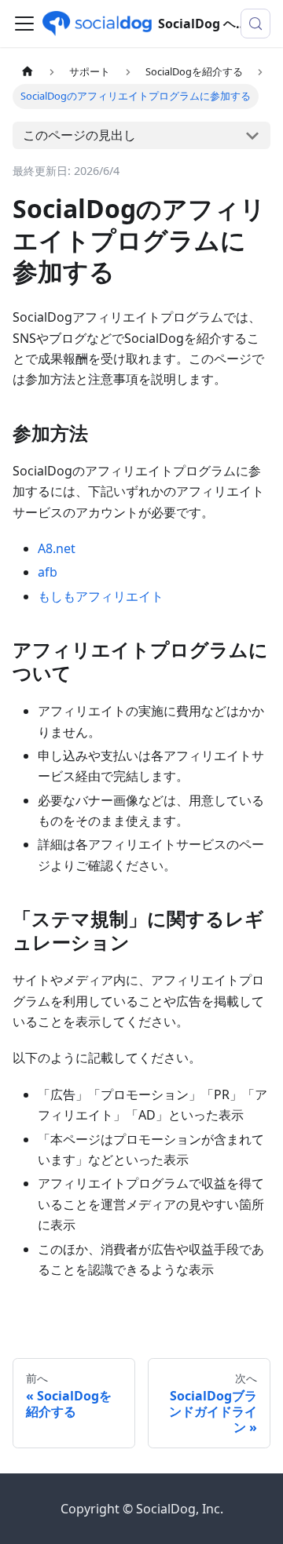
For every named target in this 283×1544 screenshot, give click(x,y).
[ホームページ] (27, 72)
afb (47, 572)
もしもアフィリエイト (101, 596)
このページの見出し (79, 135)
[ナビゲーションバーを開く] (24, 23)
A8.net (56, 548)
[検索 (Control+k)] (255, 23)
